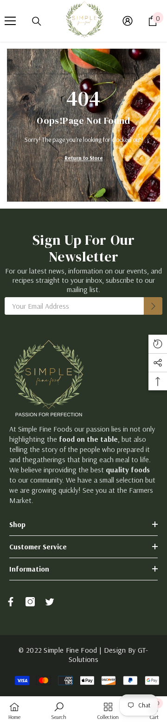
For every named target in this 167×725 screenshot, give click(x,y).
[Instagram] (30, 601)
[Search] (36, 21)
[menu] (10, 20)
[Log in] (128, 21)
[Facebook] (10, 601)
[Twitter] (49, 601)
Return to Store (83, 157)
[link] (58, 710)
